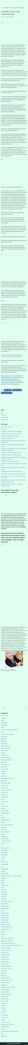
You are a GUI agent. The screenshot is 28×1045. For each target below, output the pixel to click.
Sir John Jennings (5, 991)
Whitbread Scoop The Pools (7, 1024)
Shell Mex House (5, 964)
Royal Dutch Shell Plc (6, 392)
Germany (3, 822)
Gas (2, 815)
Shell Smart (3, 971)
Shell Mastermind (5, 961)
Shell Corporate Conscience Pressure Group (11, 945)
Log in (2, 412)
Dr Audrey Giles (4, 792)
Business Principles (5, 748)
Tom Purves (3, 1010)
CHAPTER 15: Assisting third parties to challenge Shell (13, 473)
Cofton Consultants (5, 764)
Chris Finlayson (4, 755)
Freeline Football (4, 810)
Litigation (3, 859)
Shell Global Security (5, 950)
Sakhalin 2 (3, 933)
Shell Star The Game (5, 978)
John (3, 16)
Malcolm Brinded (4, 862)
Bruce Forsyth (4, 743)
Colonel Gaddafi (4, 769)
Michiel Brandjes (4, 868)
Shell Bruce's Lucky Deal (6, 938)
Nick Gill (3, 880)
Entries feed (3, 415)
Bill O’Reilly (3, 739)
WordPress (18, 1043)
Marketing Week (4, 864)
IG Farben (3, 843)
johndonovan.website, (16, 380)
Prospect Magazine (5, 906)
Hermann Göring (4, 838)
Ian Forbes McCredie (5, 841)
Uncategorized (4, 1017)
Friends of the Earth (5, 813)
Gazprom (3, 817)
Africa (2, 720)
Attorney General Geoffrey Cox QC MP (9, 729)
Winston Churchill (5, 1026)
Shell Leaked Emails (5, 954)
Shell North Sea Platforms (7, 966)
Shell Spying (4, 975)
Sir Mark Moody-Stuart (6, 994)
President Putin (4, 903)
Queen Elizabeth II (5, 908)
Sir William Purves (5, 998)
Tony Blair (3, 1012)
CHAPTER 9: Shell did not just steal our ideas (11, 455)
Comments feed (4, 417)
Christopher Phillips (5, 757)
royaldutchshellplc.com (6, 929)
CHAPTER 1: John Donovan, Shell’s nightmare (11, 431)
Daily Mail (3, 773)
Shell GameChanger (5, 947)
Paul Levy (3, 896)
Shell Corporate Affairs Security (8, 943)
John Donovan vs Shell (6, 426)
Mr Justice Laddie (5, 873)
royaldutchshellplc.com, (6, 377)
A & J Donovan (4, 715)
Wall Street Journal (5, 1022)
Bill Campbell (4, 736)
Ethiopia (3, 804)
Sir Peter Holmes (5, 996)
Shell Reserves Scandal (6, 968)
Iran (2, 845)
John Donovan (4, 852)
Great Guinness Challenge (7, 824)
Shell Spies (3, 973)
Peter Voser (3, 899)
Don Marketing (4, 785)
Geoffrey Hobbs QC (5, 820)
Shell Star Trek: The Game (7, 980)
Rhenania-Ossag (5, 913)
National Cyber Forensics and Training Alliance (11, 875)
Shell (2, 936)
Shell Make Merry (5, 957)
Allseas (2, 727)
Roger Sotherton (4, 920)
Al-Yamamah (4, 722)
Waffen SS (3, 1019)
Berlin (2, 732)
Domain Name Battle (5, 783)
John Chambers (4, 850)
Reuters (3, 910)
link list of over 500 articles (10, 627)
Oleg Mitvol (3, 889)
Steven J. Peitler (4, 1001)
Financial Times (4, 806)
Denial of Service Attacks (6, 778)
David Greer (3, 776)
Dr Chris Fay (4, 794)
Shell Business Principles (6, 940)
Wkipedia (3, 1029)
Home (2, 7)
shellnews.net (4, 382)
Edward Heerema (5, 801)
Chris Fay (3, 752)
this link (11, 646)
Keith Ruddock (4, 855)
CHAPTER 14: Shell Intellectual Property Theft (11, 471)
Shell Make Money (5, 959)
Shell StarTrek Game (5, 982)
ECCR (2, 799)
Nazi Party (3, 878)
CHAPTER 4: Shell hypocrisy (7, 438)
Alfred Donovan (4, 725)
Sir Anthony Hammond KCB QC (8, 987)
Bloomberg (3, 741)
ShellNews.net (4, 984)
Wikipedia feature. (16, 384)
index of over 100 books (16, 648)
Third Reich (3, 1008)
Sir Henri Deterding (5, 989)
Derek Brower (4, 780)
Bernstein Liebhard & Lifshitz (7, 734)
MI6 (2, 866)
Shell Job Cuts (4, 952)
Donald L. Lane (4, 787)
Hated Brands (4, 836)
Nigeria (2, 882)
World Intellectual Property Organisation (10, 1031)
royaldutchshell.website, (6, 380)
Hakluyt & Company (5, 831)
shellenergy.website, (5, 379)
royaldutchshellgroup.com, (17, 377)
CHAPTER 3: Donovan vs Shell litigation (10, 436)
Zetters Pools (4, 1036)
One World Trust (4, 892)
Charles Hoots (4, 750)
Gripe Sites (3, 829)
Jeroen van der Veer (5, 848)
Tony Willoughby (4, 1015)
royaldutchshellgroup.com (6, 926)
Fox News (3, 808)
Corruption (3, 771)
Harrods (3, 834)
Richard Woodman (5, 917)
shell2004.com (12, 382)
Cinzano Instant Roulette (6, 759)
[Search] (25, 708)
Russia (2, 931)
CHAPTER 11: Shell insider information (9, 461)
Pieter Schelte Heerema (6, 901)
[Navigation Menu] (25, 1)
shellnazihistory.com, (15, 379)
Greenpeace (4, 827)
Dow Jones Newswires (6, 790)
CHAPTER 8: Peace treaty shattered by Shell (11, 452)
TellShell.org (3, 1003)
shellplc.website (4, 375)
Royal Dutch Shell (5, 922)
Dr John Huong (4, 797)
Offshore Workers (5, 885)
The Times (3, 1005)
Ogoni (2, 887)
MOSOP (3, 871)
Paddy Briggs (4, 894)
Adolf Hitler (3, 718)
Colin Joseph (4, 766)
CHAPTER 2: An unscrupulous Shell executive (11, 433)
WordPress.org (4, 419)
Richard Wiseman (5, 915)
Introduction (3, 429)
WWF (2, 1033)
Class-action (4, 762)
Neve (8, 1043)
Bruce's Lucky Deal (5, 746)
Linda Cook (3, 857)
